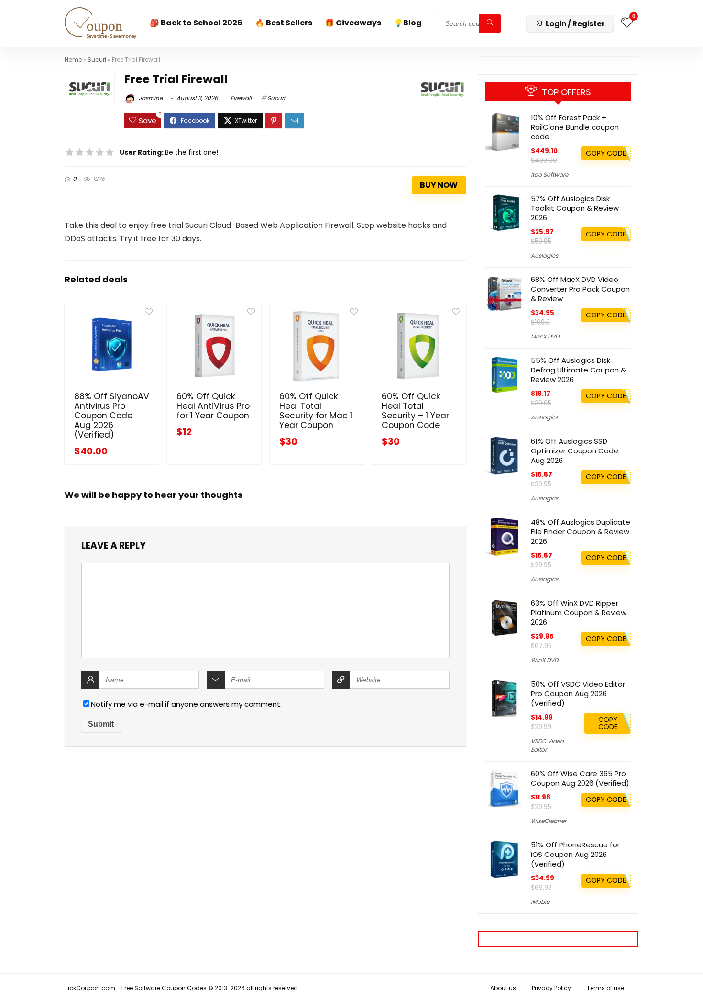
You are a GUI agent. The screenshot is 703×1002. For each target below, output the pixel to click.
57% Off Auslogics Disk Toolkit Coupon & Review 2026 (575, 208)
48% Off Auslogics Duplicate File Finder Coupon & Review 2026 (580, 531)
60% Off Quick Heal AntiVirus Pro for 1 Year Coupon (213, 406)
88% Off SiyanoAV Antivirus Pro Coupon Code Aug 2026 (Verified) (111, 415)
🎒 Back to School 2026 (196, 22)
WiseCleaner (548, 821)
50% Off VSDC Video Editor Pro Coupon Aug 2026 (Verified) (578, 693)
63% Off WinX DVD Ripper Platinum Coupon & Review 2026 (578, 612)
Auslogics (544, 255)
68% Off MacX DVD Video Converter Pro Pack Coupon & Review (580, 289)
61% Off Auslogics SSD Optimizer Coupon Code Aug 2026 (574, 450)
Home (73, 60)
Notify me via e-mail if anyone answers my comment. (186, 704)
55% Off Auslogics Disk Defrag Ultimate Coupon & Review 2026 (578, 369)
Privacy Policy (551, 988)
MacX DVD (545, 336)
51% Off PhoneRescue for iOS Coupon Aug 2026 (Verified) (575, 854)
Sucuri (97, 60)
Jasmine (150, 98)
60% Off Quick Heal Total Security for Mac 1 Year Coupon (315, 411)
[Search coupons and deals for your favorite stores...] (490, 23)
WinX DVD (544, 660)
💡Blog (408, 22)
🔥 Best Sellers (283, 22)
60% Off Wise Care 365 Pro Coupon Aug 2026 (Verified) (580, 778)
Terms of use (605, 988)
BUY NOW (439, 185)
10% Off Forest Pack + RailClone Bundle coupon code (575, 127)
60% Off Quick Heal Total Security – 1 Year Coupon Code (415, 411)
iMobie (540, 902)
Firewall (241, 98)
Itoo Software (549, 174)
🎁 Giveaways (353, 22)
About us (503, 988)
